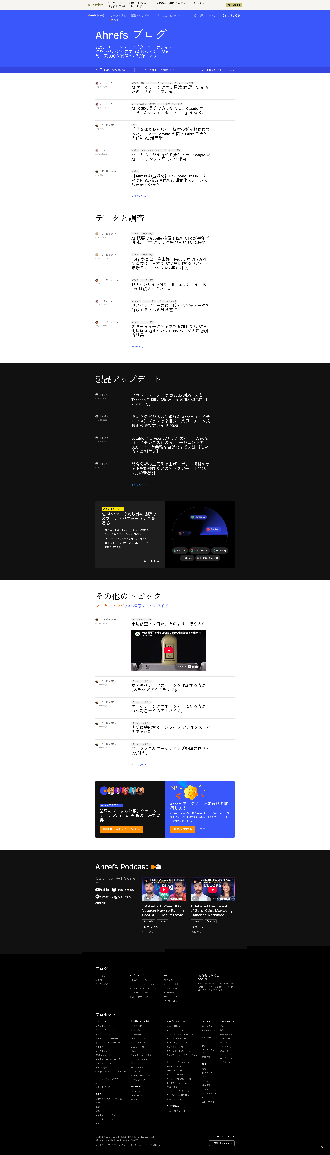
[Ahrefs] (92, 15)
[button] (195, 16)
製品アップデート (141, 15)
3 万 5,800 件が (218, 70)
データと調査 (118, 15)
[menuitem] (171, 16)
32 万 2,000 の (163, 70)
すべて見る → (138, 196)
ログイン (211, 15)
